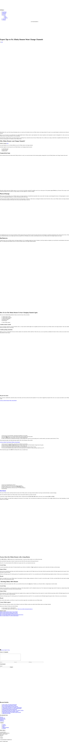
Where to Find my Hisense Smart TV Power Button (9, 611)
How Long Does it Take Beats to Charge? (9, 705)
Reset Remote (3, 490)
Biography (4, 13)
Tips (5, 15)
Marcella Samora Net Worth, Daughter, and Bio (10, 711)
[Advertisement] (34, 29)
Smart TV (6, 17)
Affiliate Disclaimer (5, 727)
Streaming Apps (2, 718)
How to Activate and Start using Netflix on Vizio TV (9, 613)
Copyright (4, 19)
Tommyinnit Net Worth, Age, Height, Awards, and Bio (11, 712)
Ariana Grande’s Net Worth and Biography (9, 704)
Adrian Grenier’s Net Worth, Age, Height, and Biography (12, 707)
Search (1, 666)
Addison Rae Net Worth (6, 713)
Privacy (3, 726)
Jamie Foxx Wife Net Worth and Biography (9, 709)
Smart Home (4, 11)
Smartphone (2, 720)
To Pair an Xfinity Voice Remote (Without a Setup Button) (10, 442)
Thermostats (4, 12)
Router (5, 16)
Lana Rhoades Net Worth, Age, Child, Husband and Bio (11, 708)
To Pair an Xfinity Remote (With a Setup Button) (8, 400)
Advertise (3, 724)
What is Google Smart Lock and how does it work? (9, 612)
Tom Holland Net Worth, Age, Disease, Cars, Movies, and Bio (12, 710)
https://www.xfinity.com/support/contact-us (25, 608)
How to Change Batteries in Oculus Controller (10, 706)
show (8, 143)
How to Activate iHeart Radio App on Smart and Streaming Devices (11, 614)
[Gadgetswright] (12, 8)
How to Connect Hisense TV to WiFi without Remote (9, 615)
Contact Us (4, 18)
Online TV (2, 719)
